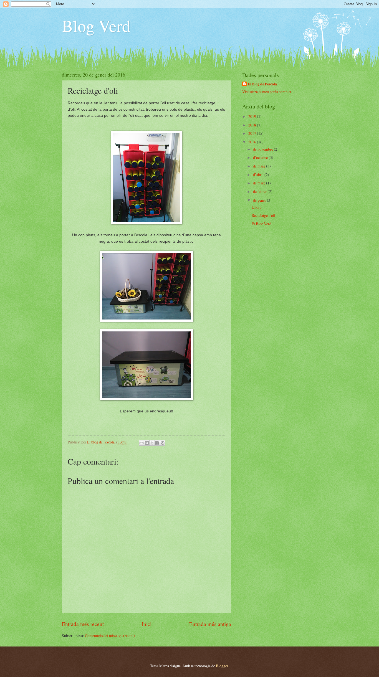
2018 (252, 125)
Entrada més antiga (210, 623)
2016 (252, 141)
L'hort (256, 207)
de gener (260, 200)
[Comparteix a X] (152, 443)
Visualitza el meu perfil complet (266, 91)
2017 (252, 133)
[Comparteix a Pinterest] (162, 443)
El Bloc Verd (261, 223)
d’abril (258, 174)
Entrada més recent (83, 623)
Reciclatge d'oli (263, 215)
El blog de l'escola (262, 84)
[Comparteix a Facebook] (157, 443)
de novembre (263, 149)
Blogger (222, 665)
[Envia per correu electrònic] (141, 443)
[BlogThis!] (147, 443)
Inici (146, 623)
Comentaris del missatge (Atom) (110, 635)
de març (259, 183)
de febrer (260, 191)
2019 (252, 116)
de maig (259, 166)
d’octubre (261, 157)
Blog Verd (96, 25)
